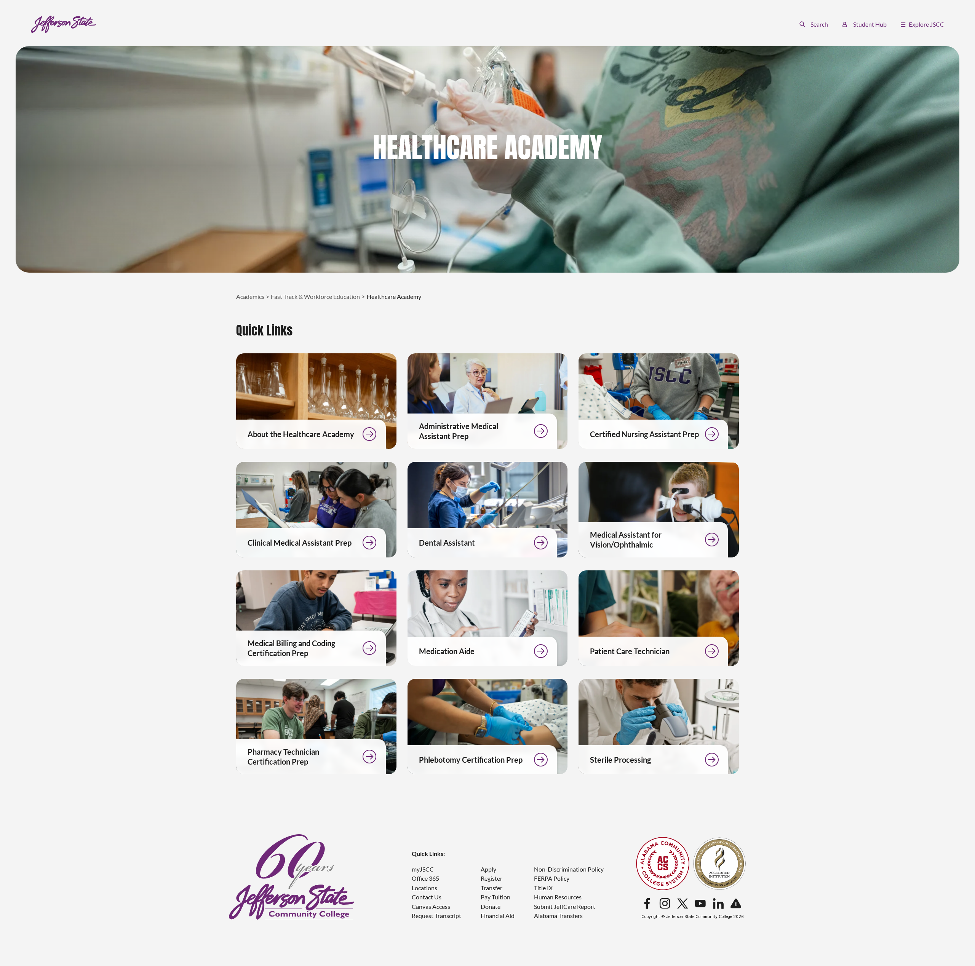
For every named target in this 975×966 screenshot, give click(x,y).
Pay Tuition (495, 897)
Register (491, 878)
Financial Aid (498, 915)
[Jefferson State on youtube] (700, 904)
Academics (250, 296)
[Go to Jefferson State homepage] (291, 877)
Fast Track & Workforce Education (315, 296)
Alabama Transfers (558, 915)
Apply (488, 869)
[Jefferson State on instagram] (665, 904)
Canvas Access (431, 906)
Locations (424, 887)
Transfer (491, 887)
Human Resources (558, 897)
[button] (813, 24)
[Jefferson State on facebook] (647, 904)
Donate (490, 906)
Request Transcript (436, 915)
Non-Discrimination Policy (569, 869)
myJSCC (423, 869)
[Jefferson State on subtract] (735, 904)
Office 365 (425, 878)
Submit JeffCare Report (564, 906)
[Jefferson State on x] (682, 904)
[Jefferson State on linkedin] (718, 904)
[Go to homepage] (63, 24)
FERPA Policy (551, 878)
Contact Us (426, 897)
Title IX (543, 887)
